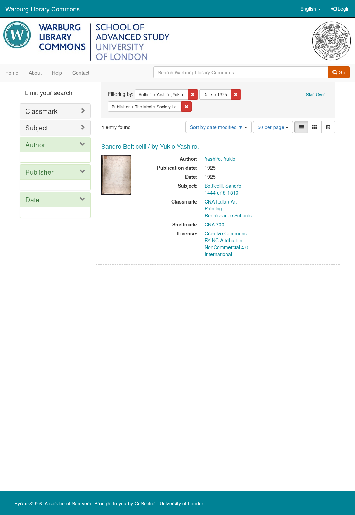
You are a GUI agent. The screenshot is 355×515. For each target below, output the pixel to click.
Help (57, 72)
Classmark (41, 111)
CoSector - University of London (170, 503)
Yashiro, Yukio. (221, 158)
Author (35, 144)
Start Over (315, 94)
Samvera (82, 503)
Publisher (39, 172)
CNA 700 (214, 224)
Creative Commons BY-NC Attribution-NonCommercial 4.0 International (226, 244)
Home (11, 72)
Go (341, 72)
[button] (310, 8)
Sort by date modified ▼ (217, 127)
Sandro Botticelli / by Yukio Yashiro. (150, 146)
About (35, 72)
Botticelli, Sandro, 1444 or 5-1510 (224, 189)
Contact (80, 72)
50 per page (272, 127)
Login (343, 8)
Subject (36, 128)
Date (32, 200)
